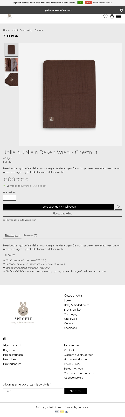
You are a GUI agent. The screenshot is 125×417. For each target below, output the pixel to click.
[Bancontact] (67, 412)
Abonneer (75, 391)
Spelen (68, 300)
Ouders (68, 323)
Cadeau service (73, 377)
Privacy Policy (72, 364)
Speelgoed (70, 328)
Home (6, 30)
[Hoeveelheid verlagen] (6, 198)
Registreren (10, 350)
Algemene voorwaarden (78, 354)
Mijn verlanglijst (12, 364)
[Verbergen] (121, 10)
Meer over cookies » (102, 3)
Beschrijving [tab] (12, 235)
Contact (69, 350)
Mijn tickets (9, 359)
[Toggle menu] (118, 16)
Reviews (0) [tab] (30, 235)
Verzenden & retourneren (79, 373)
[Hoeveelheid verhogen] (13, 198)
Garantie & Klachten (76, 359)
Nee (88, 3)
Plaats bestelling (62, 213)
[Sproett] (9, 16)
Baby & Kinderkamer (76, 305)
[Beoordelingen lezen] (13, 179)
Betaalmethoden (74, 368)
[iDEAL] (62, 412)
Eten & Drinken (73, 309)
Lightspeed (83, 407)
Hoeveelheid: (10, 192)
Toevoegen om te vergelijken (21, 220)
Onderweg (70, 318)
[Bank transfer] (57, 412)
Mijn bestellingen (13, 354)
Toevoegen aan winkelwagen (58, 206)
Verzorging (70, 314)
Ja (80, 3)
